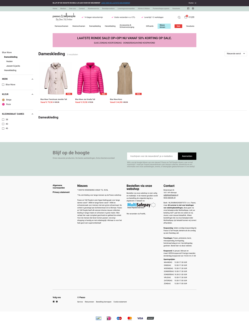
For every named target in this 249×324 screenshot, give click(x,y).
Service (80, 302)
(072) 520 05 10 (169, 198)
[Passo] (64, 17)
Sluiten (191, 3)
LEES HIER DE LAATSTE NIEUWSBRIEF (115, 3)
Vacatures (176, 9)
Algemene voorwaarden (59, 186)
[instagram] (193, 9)
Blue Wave (10, 84)
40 (7, 124)
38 (7, 119)
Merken (63, 9)
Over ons (72, 9)
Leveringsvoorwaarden (126, 9)
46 (7, 128)
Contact (82, 9)
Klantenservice (93, 9)
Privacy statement (61, 192)
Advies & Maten (144, 9)
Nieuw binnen (162, 26)
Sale (178, 26)
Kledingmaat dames (13, 114)
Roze (8, 104)
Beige (8, 100)
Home (55, 9)
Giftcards (149, 26)
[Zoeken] (179, 17)
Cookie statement (120, 302)
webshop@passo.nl (171, 195)
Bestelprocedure (108, 9)
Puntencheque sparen (161, 9)
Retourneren (89, 302)
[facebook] (188, 9)
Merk (5, 79)
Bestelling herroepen (103, 302)
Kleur (5, 94)
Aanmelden (187, 156)
